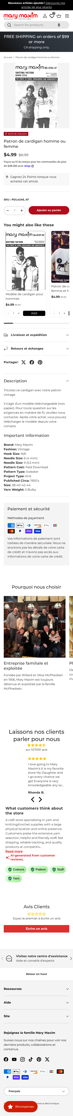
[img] (36, 745)
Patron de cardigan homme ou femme (37, 57)
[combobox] (36, 25)
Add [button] (34, 313)
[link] (25, 261)
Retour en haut (36, 974)
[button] (59, 25)
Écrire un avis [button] (36, 928)
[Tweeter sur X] (23, 362)
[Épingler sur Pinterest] (40, 362)
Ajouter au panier (49, 210)
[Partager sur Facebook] (32, 362)
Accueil (8, 57)
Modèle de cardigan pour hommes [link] (24, 296)
